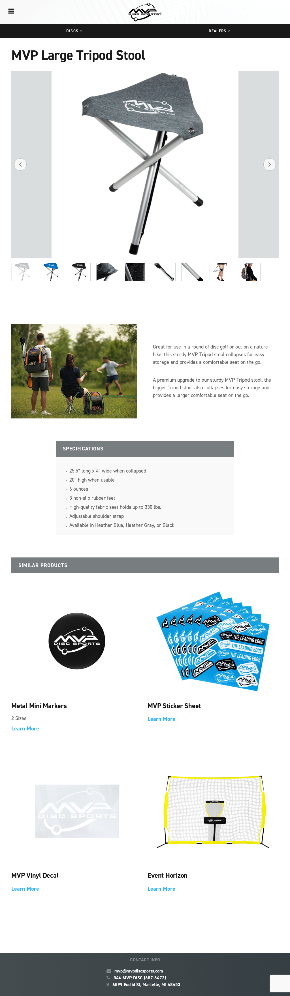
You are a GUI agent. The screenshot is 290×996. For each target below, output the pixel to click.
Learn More (25, 728)
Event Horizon (167, 875)
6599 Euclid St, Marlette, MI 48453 (146, 985)
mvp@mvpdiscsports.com (138, 971)
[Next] (269, 164)
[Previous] (20, 164)
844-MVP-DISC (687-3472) (140, 978)
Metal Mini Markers (39, 705)
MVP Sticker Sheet (174, 705)
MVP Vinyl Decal (34, 875)
